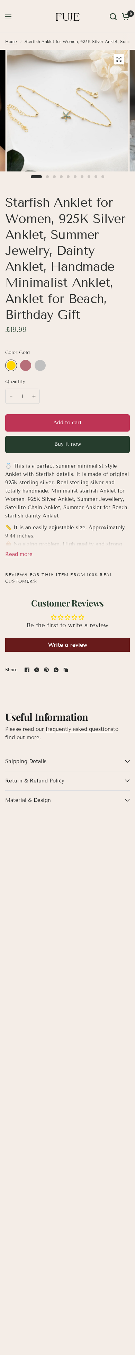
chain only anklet (54, 365)
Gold (11, 365)
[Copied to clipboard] (66, 670)
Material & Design (28, 800)
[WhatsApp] (56, 670)
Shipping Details (25, 761)
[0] (124, 16)
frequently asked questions (79, 729)
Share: (12, 670)
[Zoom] (119, 59)
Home (11, 41)
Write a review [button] (67, 644)
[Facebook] (27, 670)
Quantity (15, 381)
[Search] (113, 16)
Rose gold (25, 365)
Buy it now (67, 444)
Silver (40, 365)
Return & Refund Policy (34, 781)
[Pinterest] (46, 670)
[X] (37, 670)
